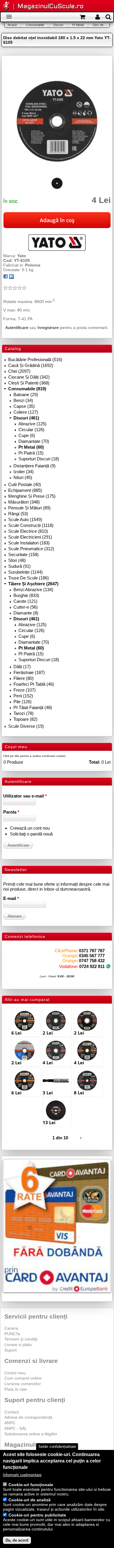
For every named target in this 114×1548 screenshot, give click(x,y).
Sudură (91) (19, 566)
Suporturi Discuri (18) (38, 458)
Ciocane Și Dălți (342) (29, 377)
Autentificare (16, 327)
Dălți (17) (22, 666)
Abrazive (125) (32, 423)
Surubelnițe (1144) (25, 572)
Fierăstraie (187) (29, 672)
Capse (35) (24, 406)
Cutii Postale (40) (24, 484)
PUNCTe (12, 1333)
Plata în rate (15, 1389)
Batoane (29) (25, 394)
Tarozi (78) (23, 713)
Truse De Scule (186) (28, 577)
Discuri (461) (26, 417)
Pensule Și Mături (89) (29, 507)
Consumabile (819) (27, 388)
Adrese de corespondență (28, 1417)
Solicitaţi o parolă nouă (31, 833)
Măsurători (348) (24, 501)
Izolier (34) (23, 471)
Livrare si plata (18, 1344)
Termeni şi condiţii (20, 1339)
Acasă (12, 25)
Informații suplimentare (22, 1475)
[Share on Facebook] (5, 277)
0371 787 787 (92, 950)
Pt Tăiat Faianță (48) (32, 707)
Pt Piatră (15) (31, 452)
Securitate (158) (23, 554)
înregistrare (48, 327)
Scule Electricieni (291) (30, 536)
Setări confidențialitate (57, 1446)
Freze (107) (24, 689)
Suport (10, 1350)
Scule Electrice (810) (28, 531)
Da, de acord (17, 1540)
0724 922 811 (92, 966)
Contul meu (15, 1373)
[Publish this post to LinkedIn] (11, 277)
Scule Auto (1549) (25, 519)
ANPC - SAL (15, 1428)
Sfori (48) (17, 560)
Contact (11, 1412)
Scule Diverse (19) (26, 726)
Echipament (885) (25, 490)
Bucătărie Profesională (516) (35, 359)
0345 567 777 (92, 955)
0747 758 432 (92, 960)
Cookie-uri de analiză (29, 1499)
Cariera (11, 1328)
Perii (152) (23, 695)
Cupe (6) (26, 435)
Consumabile (35, 25)
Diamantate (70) (33, 441)
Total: (94, 762)
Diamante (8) (25, 612)
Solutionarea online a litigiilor (30, 1434)
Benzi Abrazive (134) (33, 589)
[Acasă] (6, 6)
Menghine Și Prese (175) (32, 496)
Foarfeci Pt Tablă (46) (33, 684)
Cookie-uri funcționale (30, 1484)
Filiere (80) (23, 678)
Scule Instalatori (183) (29, 542)
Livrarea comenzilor (22, 1383)
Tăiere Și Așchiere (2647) (33, 583)
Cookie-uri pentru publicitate (37, 1515)
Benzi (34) (23, 400)
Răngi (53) (18, 513)
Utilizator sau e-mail (25, 795)
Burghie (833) (26, 595)
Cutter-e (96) (25, 607)
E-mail (11, 898)
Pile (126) (22, 701)
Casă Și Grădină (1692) (30, 365)
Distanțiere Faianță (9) (34, 465)
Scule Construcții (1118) (30, 525)
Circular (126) (31, 429)
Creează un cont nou (30, 828)
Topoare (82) (25, 719)
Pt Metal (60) (31, 447)
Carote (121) (25, 601)
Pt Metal (78, 25)
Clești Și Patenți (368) (28, 382)
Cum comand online (23, 1378)
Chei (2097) (19, 371)
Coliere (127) (25, 412)
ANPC (9, 1422)
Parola (11, 811)
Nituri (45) (22, 477)
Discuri (58, 25)
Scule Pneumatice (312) (31, 548)
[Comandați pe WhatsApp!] (108, 966)
